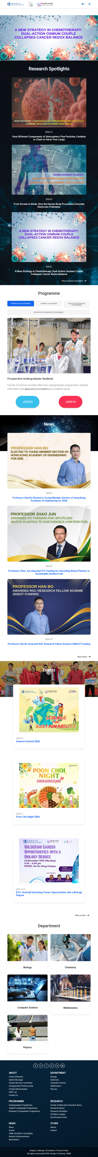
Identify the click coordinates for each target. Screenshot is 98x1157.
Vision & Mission (16, 1077)
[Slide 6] (51, 57)
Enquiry (33, 1150)
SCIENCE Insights (57, 1114)
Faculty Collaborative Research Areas (66, 1105)
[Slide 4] (42, 57)
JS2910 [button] (70, 402)
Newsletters (14, 1139)
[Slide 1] (29, 57)
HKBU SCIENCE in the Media (21, 1133)
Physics (53, 1089)
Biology (53, 1077)
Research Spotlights (58, 1111)
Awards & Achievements (19, 1136)
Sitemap (40, 1150)
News (11, 1127)
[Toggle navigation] (89, 4)
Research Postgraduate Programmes (24, 1111)
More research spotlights (72, 281)
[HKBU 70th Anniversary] (30, 4)
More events (80, 915)
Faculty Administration (18, 1089)
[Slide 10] (68, 57)
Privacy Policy (62, 1150)
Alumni (53, 1127)
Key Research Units (58, 1117)
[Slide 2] (34, 57)
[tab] (20, 303)
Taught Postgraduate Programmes (23, 1108)
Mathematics (55, 1086)
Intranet (53, 1130)
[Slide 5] (47, 57)
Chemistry (54, 1080)
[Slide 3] (38, 57)
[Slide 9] (64, 57)
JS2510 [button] (27, 402)
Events (12, 1130)
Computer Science (58, 1083)
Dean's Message (16, 1080)
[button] (35, 1066)
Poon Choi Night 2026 (28, 816)
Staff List (13, 1092)
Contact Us (13, 1095)
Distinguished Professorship (21, 1086)
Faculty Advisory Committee (20, 1083)
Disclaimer (50, 1150)
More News (82, 657)
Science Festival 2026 (28, 741)
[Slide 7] (55, 57)
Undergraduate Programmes (20, 1105)
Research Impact (57, 1108)
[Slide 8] (60, 57)
